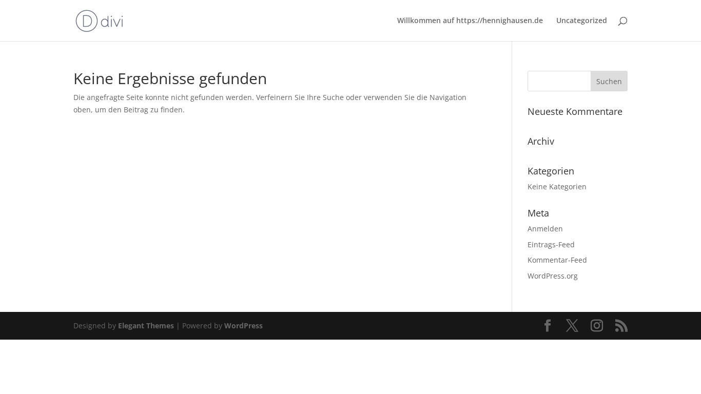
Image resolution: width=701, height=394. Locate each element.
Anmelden (545, 228)
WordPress (243, 325)
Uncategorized (581, 21)
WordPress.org (553, 276)
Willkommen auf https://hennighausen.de (470, 21)
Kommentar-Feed (557, 260)
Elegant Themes (146, 325)
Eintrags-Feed (551, 244)
